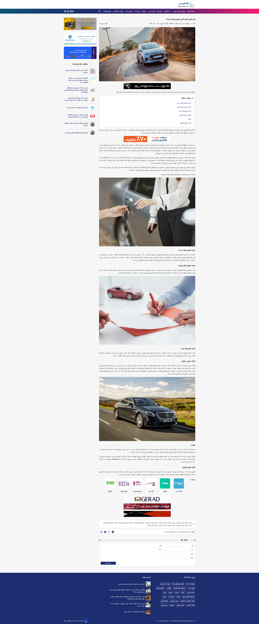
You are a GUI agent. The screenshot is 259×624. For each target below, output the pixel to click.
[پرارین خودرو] (137, 483)
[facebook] (105, 532)
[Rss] (73, 11)
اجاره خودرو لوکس (138, 523)
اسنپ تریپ (190, 592)
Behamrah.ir (116, 459)
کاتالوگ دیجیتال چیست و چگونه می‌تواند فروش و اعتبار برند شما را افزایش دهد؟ (78, 80)
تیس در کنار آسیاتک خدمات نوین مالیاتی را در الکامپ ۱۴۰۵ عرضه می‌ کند (76, 99)
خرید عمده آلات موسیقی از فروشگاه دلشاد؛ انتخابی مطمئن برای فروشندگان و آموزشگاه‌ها (76, 90)
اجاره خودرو (160, 255)
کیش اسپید (123, 491)
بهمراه (189, 119)
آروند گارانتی (190, 605)
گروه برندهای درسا (178, 584)
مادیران (172, 605)
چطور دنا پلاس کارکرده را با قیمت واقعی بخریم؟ (76, 124)
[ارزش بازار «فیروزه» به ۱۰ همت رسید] (148, 611)
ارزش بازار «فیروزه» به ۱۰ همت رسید (77, 107)
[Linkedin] (65, 11)
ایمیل (192, 554)
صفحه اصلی (190, 11)
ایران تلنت (191, 588)
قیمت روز (152, 11)
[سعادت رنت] (179, 483)
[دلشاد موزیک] (93, 90)
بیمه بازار (171, 596)
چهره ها (159, 11)
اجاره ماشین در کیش (134, 270)
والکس (169, 588)
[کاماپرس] (186, 4)
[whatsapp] (101, 532)
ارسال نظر (108, 563)
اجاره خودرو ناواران (185, 123)
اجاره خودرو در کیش (177, 523)
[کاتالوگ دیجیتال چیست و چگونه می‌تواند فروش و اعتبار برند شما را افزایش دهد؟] (148, 591)
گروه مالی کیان (165, 584)
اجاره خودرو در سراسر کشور (166, 525)
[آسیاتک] (93, 99)
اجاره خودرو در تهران (151, 523)
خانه (194, 23)
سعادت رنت (178, 491)
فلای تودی (164, 601)
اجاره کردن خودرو (152, 525)
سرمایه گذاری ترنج (188, 596)
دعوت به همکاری (118, 11)
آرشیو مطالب (107, 11)
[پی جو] (93, 71)
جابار (164, 592)
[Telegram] (70, 11)
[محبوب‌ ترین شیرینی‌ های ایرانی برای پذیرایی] (148, 584)
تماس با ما (129, 11)
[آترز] (93, 80)
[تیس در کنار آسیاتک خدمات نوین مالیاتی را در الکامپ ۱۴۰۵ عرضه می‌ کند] (148, 604)
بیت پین (164, 605)
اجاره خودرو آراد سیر (185, 111)
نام (193, 546)
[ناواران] (110, 483)
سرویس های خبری (179, 11)
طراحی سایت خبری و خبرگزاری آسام (73, 621)
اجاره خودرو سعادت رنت (184, 103)
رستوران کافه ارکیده (179, 588)
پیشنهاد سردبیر (185, 23)
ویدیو (143, 11)
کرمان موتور (180, 605)
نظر (160, 546)
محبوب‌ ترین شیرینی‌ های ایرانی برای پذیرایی (77, 71)
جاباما (170, 592)
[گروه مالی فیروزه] (93, 107)
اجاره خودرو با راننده (164, 523)
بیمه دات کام (190, 584)
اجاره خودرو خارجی (181, 525)
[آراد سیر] (151, 483)
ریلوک (178, 596)
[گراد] (93, 115)
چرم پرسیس (174, 601)
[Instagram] (68, 11)
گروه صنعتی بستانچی (187, 601)
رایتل (164, 596)
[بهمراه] (165, 483)
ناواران (139, 474)
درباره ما (137, 11)
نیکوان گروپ (160, 588)
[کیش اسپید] (124, 483)
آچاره (182, 592)
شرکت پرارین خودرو (185, 115)
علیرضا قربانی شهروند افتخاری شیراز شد (76, 133)
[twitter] (109, 532)
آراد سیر (151, 491)
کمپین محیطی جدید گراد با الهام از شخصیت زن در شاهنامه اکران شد (78, 116)
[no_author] (93, 124)
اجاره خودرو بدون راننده (125, 523)
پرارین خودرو (137, 491)
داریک (177, 592)
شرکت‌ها (166, 11)
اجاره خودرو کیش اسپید (184, 107)
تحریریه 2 (102, 23)
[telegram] (113, 532)
